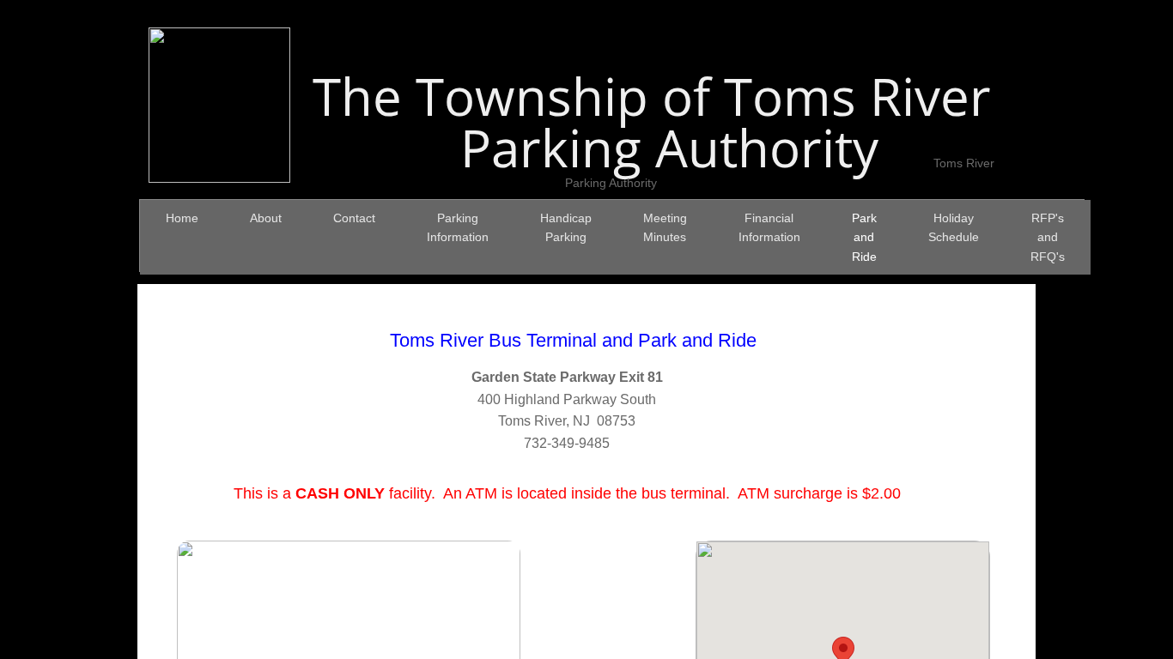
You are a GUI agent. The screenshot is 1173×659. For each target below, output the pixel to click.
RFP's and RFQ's (1047, 237)
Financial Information (769, 227)
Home (182, 218)
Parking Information (458, 227)
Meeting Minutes (665, 227)
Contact (354, 218)
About (266, 218)
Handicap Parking (566, 227)
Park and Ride (864, 237)
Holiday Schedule (953, 227)
